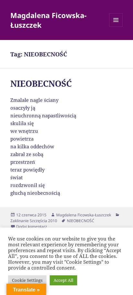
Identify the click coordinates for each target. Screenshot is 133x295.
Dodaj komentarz (31, 226)
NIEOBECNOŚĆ (41, 83)
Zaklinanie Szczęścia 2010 (33, 220)
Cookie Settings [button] (27, 280)
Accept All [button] (63, 280)
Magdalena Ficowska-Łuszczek (48, 20)
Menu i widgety (116, 26)
